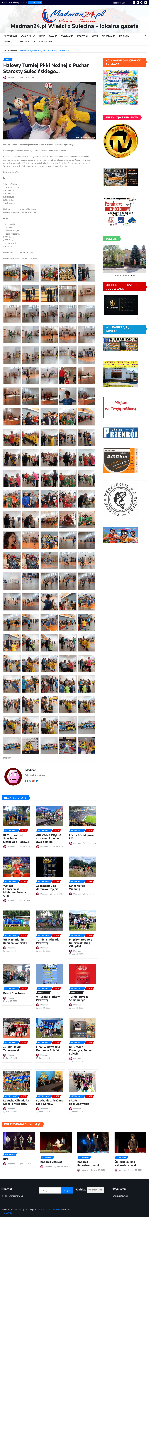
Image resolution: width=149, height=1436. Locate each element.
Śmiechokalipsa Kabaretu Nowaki (126, 1163)
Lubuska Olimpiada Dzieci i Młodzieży (16, 1102)
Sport (95, 36)
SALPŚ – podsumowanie (79, 1102)
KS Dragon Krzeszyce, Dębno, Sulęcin (81, 1050)
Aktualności (10, 36)
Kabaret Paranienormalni (88, 1163)
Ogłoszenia (67, 36)
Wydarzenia (108, 36)
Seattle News (55, 1209)
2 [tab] (118, 275)
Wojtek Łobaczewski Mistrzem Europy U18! (14, 890)
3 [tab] (120, 275)
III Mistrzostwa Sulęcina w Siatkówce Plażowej (16, 838)
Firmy (42, 36)
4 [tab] (123, 275)
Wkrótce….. (9, 42)
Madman (11, 77)
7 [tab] (131, 275)
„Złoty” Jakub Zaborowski (12, 1048)
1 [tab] (115, 275)
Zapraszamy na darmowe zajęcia (47, 887)
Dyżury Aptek (28, 36)
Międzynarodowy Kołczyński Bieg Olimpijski (80, 943)
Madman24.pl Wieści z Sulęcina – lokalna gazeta (74, 26)
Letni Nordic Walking (77, 887)
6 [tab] (128, 275)
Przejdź (67, 1190)
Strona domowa (10, 50)
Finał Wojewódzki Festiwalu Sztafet (48, 1048)
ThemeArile (7, 1213)
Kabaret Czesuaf (51, 1161)
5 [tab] (126, 275)
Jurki (6, 1158)
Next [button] (143, 258)
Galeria (53, 36)
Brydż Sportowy (14, 993)
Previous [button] (105, 258)
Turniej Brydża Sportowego (78, 998)
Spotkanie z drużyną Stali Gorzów (49, 1102)
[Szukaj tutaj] (146, 36)
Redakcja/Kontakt (43, 42)
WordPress (42, 1209)
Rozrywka (82, 36)
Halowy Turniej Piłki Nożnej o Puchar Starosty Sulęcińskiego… (45, 50)
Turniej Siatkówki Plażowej (47, 941)
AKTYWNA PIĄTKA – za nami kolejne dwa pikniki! (48, 838)
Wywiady (24, 42)
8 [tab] (134, 275)
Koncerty (124, 36)
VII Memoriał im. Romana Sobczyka (15, 941)
